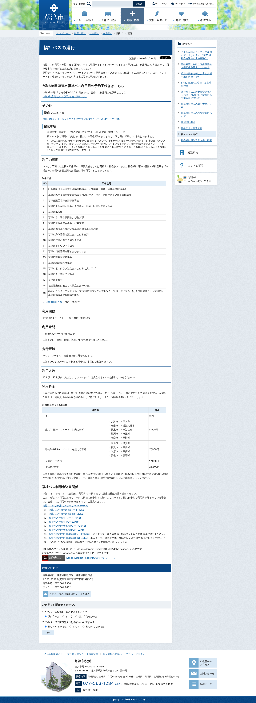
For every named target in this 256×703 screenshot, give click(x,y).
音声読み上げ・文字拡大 (203, 3)
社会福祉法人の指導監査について (196, 115)
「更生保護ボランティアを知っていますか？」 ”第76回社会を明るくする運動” (196, 55)
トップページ (63, 33)
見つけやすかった (57, 626)
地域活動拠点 (188, 122)
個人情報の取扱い (112, 654)
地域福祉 (107, 33)
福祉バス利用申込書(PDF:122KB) (66, 513)
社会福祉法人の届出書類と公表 (196, 106)
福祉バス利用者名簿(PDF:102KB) (67, 529)
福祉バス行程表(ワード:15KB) (65, 517)
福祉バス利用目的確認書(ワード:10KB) (69, 533)
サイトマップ (161, 3)
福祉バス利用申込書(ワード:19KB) (67, 509)
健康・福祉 (80, 33)
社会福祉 (94, 33)
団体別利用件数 (54, 302)
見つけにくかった (95, 626)
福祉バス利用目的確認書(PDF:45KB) (68, 537)
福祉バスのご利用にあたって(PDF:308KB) (65, 505)
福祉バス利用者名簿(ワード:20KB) (67, 525)
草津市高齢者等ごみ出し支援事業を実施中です (196, 75)
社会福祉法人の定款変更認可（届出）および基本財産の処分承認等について (196, 94)
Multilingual (180, 3)
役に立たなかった (88, 616)
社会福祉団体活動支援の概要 (196, 140)
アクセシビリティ (135, 654)
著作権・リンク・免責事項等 (82, 654)
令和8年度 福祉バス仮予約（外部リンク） (65, 96)
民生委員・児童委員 (191, 128)
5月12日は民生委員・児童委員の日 (196, 84)
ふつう (69, 616)
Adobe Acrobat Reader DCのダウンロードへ (90, 557)
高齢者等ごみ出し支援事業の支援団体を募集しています (196, 66)
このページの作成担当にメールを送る (69, 594)
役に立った (54, 616)
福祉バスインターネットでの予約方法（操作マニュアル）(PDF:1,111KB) (81, 119)
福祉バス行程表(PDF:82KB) (64, 521)
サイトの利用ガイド (52, 654)
